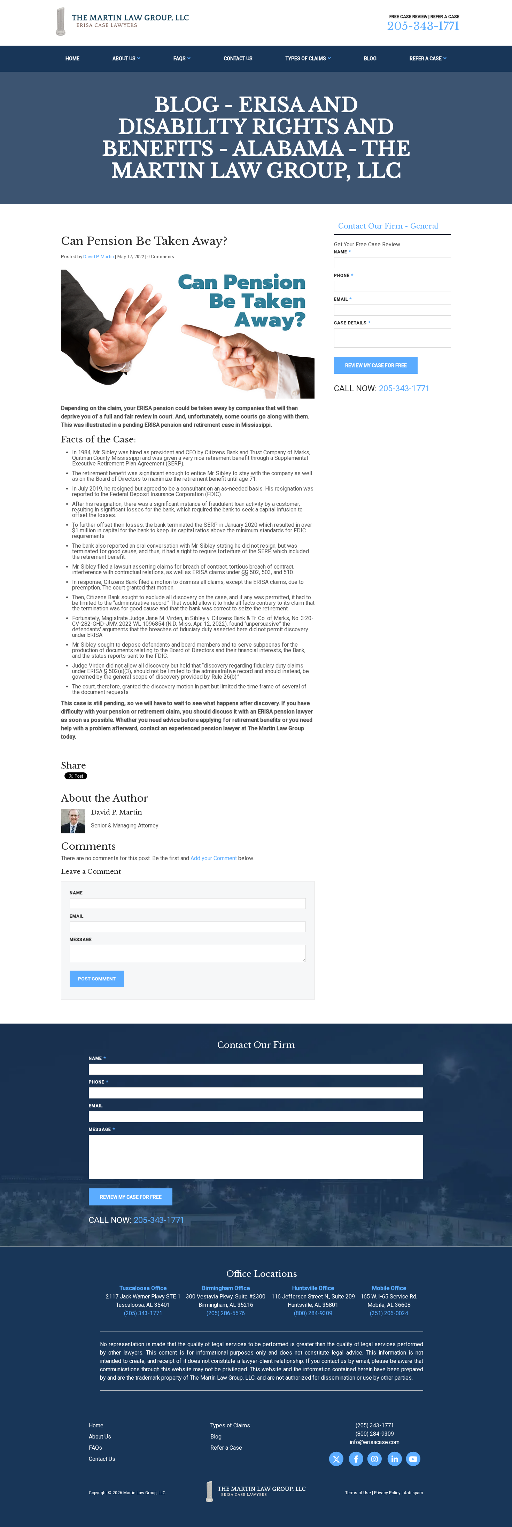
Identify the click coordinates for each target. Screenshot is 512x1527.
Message (81, 939)
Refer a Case (426, 58)
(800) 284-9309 (313, 1313)
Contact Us (238, 58)
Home (72, 58)
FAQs (179, 58)
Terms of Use (358, 1492)
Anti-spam (413, 1492)
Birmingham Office (226, 1288)
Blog (370, 58)
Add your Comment (214, 858)
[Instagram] (374, 1459)
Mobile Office (389, 1288)
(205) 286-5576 (226, 1313)
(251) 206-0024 (389, 1313)
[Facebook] (356, 1459)
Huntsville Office (313, 1288)
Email (77, 916)
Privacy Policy (387, 1492)
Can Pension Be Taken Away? (144, 241)
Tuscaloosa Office (142, 1288)
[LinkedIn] (394, 1459)
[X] (336, 1459)
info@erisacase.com (374, 1442)
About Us (124, 58)
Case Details (352, 323)
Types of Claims (306, 58)
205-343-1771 (423, 26)
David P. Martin (98, 256)
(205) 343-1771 (143, 1313)
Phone (344, 275)
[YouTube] (413, 1459)
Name (76, 892)
